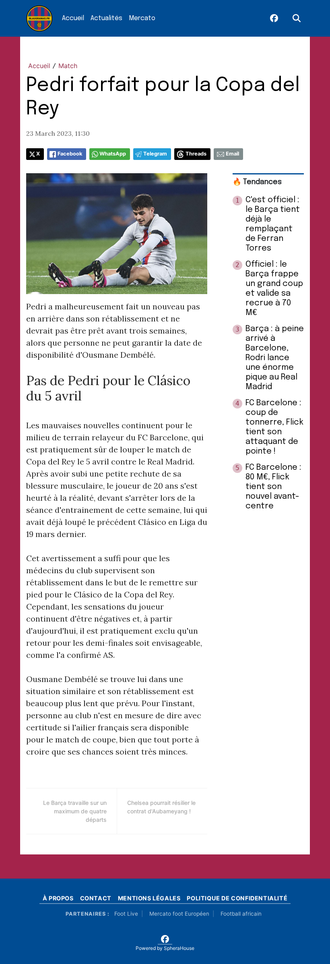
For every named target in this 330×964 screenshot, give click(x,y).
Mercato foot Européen (179, 913)
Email (232, 154)
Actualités (106, 18)
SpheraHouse (179, 948)
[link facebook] (274, 18)
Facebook (70, 154)
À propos (58, 898)
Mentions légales (149, 898)
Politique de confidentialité (237, 898)
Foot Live (126, 913)
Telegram (155, 154)
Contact (95, 898)
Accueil (73, 18)
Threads (196, 154)
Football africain (241, 913)
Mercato (142, 18)
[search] (296, 18)
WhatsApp (112, 154)
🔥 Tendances (257, 182)
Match (67, 66)
